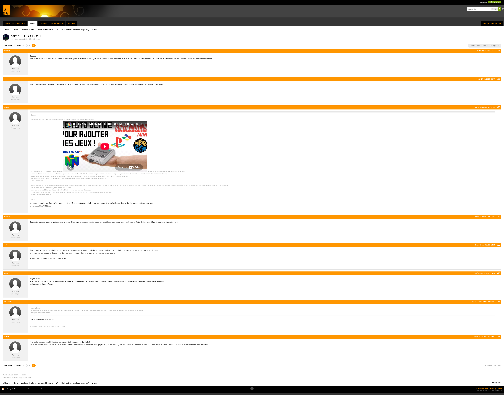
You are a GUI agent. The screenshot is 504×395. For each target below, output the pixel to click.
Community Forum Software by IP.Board (489, 388)
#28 (498, 336)
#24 (498, 216)
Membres (43, 24)
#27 (498, 301)
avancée (503, 9)
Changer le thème (12, 389)
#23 (498, 107)
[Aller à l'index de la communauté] (6, 10)
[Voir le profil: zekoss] (15, 118)
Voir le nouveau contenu (492, 24)
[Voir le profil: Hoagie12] (15, 347)
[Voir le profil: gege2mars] (15, 312)
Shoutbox (71, 24)
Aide (42, 389)
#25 (498, 245)
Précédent (8, 45)
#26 (498, 273)
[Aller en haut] (252, 388)
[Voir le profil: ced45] (15, 284)
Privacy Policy (496, 382)
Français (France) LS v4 (29, 389)
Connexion (483, 2)
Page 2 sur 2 (20, 45)
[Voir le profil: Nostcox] (15, 61)
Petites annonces (57, 24)
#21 (498, 50)
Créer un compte (494, 2)
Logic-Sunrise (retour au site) (15, 24)
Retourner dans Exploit (493, 366)
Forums (32, 24)
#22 (498, 79)
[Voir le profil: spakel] (15, 256)
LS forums (6, 383)
